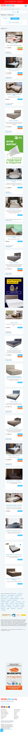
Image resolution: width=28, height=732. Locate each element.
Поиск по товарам (4, 714)
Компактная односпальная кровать (14, 237)
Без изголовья (3, 606)
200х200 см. (16, 606)
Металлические (19, 595)
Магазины (14, 18)
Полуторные (20, 593)
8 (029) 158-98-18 (8, 332)
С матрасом (9, 600)
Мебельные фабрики (4, 712)
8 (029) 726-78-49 (8, 220)
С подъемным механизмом (14, 598)
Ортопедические (4, 598)
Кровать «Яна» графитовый (14, 69)
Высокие (16, 596)
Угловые (11, 596)
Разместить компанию (5, 703)
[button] (1, 730)
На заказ (8, 608)
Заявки (15, 713)
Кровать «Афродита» (14, 262)
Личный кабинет (17, 710)
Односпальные (13, 593)
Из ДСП (2, 596)
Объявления (16, 716)
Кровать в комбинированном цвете (14, 95)
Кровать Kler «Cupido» (14, 208)
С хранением (18, 601)
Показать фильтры (15, 22)
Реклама (15, 714)
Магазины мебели (4, 710)
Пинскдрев (21, 603)
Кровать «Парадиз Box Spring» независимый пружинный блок (14, 377)
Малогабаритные (10, 595)
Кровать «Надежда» (14, 348)
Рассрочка (15, 712)
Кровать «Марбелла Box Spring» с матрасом (14, 579)
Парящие (18, 604)
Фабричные (13, 608)
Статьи (2, 718)
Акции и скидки (3, 716)
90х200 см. (22, 606)
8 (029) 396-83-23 (8, 192)
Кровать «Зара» (14, 43)
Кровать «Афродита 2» (14, 120)
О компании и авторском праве (6, 722)
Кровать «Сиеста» (14, 401)
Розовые (2, 603)
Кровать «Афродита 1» (14, 428)
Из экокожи (15, 600)
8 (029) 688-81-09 (8, 104)
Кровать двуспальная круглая (14, 530)
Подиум (22, 598)
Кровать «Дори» (14, 322)
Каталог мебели (3, 709)
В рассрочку (19, 608)
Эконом (22, 604)
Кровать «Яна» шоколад (14, 455)
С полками (12, 601)
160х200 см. (10, 606)
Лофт (14, 604)
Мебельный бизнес (17, 709)
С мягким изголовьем (5, 601)
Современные (8, 604)
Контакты (15, 718)
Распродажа (3, 717)
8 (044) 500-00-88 (8, 53)
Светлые (11, 603)
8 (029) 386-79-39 (8, 78)
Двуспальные (3, 595)
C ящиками (3, 600)
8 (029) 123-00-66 (8, 132)
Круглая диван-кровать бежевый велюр (14, 181)
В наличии (3, 608)
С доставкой (3, 609)
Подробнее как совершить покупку (6, 729)
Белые (23, 601)
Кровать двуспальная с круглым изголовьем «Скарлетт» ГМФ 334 (14, 506)
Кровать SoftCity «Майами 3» (14, 480)
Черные (7, 603)
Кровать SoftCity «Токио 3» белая (14, 554)
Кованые (2, 604)
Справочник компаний (4, 713)
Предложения (16, 717)
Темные (16, 603)
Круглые (7, 596)
